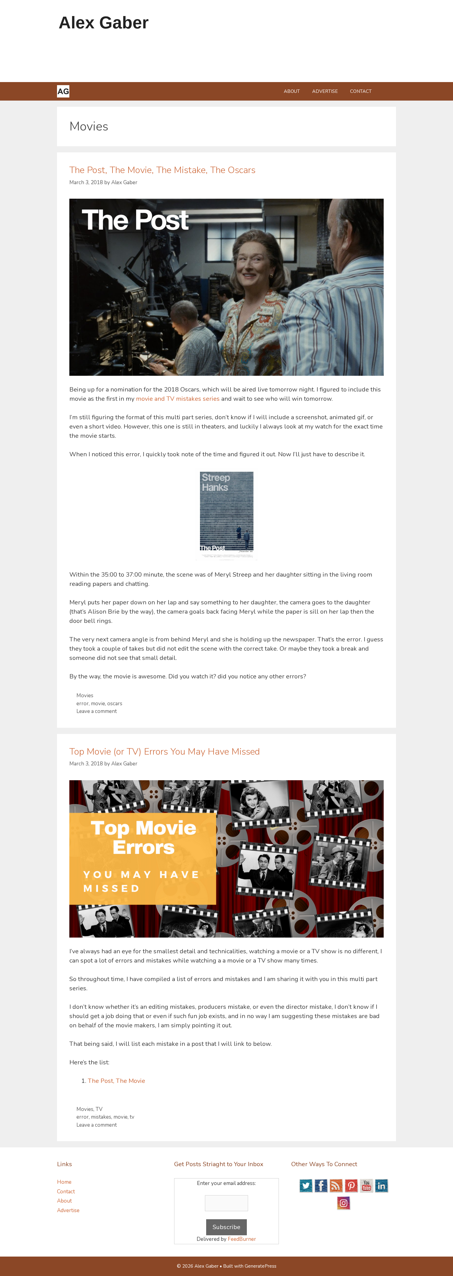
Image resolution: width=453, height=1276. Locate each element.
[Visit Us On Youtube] (366, 1191)
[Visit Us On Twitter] (305, 1191)
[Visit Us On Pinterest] (351, 1191)
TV (99, 1109)
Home (64, 1182)
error (82, 703)
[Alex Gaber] (63, 91)
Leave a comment (96, 711)
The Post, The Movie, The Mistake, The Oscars (162, 170)
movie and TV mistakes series (178, 399)
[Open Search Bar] (387, 91)
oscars (114, 703)
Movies (84, 695)
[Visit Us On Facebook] (321, 1191)
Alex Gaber (104, 22)
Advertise (325, 91)
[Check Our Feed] (336, 1191)
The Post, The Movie (116, 1081)
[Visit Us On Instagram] (343, 1208)
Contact (361, 91)
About (292, 91)
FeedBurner (242, 1239)
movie (98, 703)
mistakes (101, 1117)
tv (132, 1117)
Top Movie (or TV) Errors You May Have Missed (164, 751)
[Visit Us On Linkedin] (381, 1191)
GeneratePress (260, 1266)
